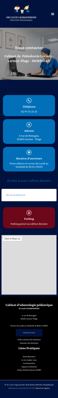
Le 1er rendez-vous (29, 360)
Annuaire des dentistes (29, 343)
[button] (52, 13)
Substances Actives (16, 388)
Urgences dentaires (29, 367)
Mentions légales (43, 388)
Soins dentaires (29, 356)
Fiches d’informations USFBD (29, 370)
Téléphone (29, 106)
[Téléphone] (29, 100)
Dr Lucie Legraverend (15, 385)
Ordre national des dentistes (29, 339)
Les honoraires (29, 363)
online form (20, 195)
